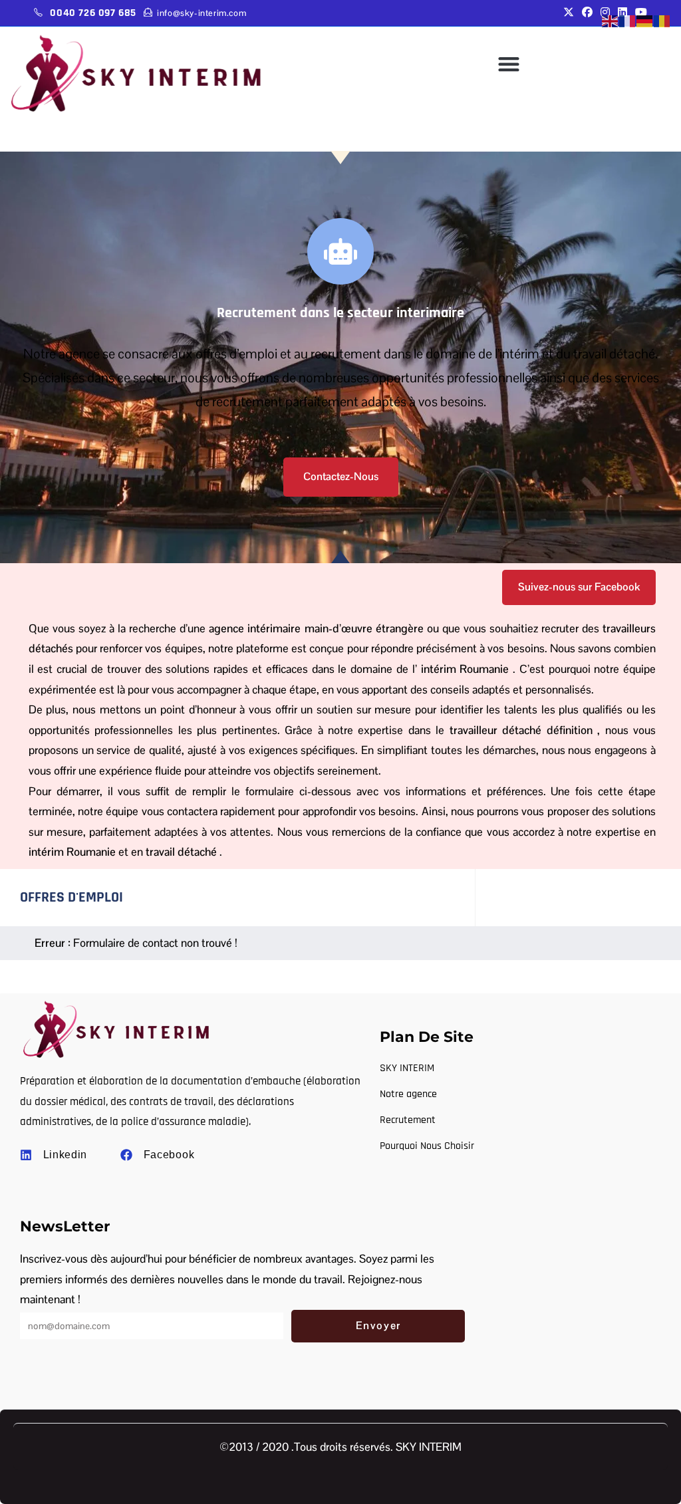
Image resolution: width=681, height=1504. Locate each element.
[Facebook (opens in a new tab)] (587, 13)
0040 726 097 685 (93, 13)
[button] (508, 63)
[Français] (627, 21)
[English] (610, 21)
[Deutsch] (645, 21)
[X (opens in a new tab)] (568, 13)
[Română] (662, 21)
